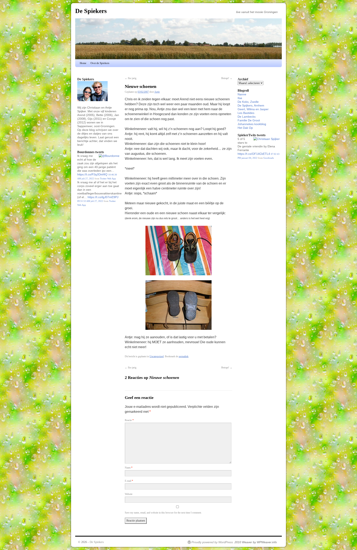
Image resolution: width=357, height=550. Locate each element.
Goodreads (268, 158)
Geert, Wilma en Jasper (253, 109)
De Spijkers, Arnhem (251, 105)
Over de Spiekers (99, 63)
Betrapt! (226, 78)
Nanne (242, 94)
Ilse (240, 98)
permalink (183, 356)
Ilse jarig (130, 78)
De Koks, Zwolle (248, 101)
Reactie (129, 420)
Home (83, 63)
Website (128, 494)
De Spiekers (91, 10)
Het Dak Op (245, 127)
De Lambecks (247, 116)
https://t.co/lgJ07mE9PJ (103, 197)
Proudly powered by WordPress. (213, 542)
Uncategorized (157, 356)
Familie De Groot (249, 120)
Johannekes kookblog (252, 124)
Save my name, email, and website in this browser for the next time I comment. (163, 512)
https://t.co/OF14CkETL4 (254, 153)
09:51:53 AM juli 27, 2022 (90, 201)
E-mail (129, 480)
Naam (128, 467)
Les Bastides (246, 113)
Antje (157, 91)
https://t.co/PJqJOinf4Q (92, 174)
